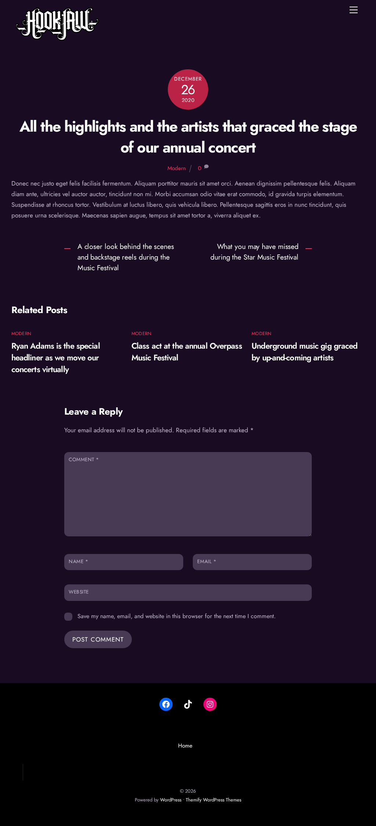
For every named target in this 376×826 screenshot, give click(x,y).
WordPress (170, 799)
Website (79, 591)
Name (78, 561)
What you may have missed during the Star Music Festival (254, 251)
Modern (176, 168)
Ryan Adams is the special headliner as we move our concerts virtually (55, 357)
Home (185, 746)
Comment (84, 459)
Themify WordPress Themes (213, 799)
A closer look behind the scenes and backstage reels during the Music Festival (125, 257)
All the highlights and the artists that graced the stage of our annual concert (188, 136)
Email (206, 561)
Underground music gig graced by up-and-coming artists (304, 351)
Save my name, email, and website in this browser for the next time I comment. (176, 616)
